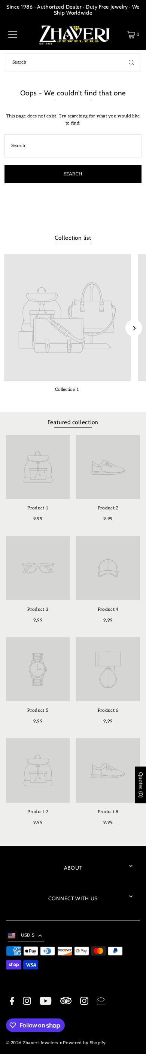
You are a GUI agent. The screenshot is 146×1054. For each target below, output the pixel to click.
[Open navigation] (12, 34)
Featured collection (73, 422)
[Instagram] (27, 1002)
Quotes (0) (140, 785)
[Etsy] (66, 1001)
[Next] (133, 328)
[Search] (131, 62)
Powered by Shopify (84, 1043)
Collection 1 (67, 389)
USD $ (28, 935)
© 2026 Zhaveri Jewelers (32, 1043)
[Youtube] (45, 1002)
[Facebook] (12, 1002)
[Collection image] (67, 317)
